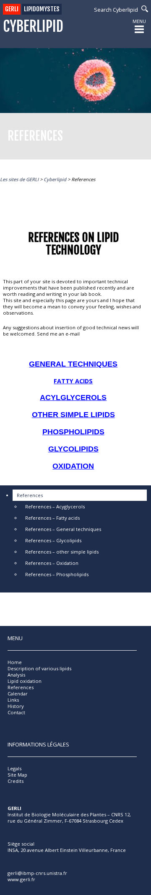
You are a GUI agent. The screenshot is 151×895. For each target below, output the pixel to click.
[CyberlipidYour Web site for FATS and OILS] (49, 835)
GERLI (11, 9)
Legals (14, 768)
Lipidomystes (42, 9)
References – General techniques (63, 529)
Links (13, 700)
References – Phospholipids (57, 574)
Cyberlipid (33, 26)
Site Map (17, 775)
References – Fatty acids (52, 518)
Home (15, 662)
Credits (15, 781)
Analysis (16, 675)
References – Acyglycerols (55, 506)
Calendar (18, 693)
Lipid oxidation (25, 681)
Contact (16, 712)
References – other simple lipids (62, 552)
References (30, 495)
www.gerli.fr (21, 879)
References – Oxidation (51, 563)
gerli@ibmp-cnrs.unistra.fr (37, 873)
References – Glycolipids (53, 540)
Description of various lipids (39, 668)
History (16, 706)
